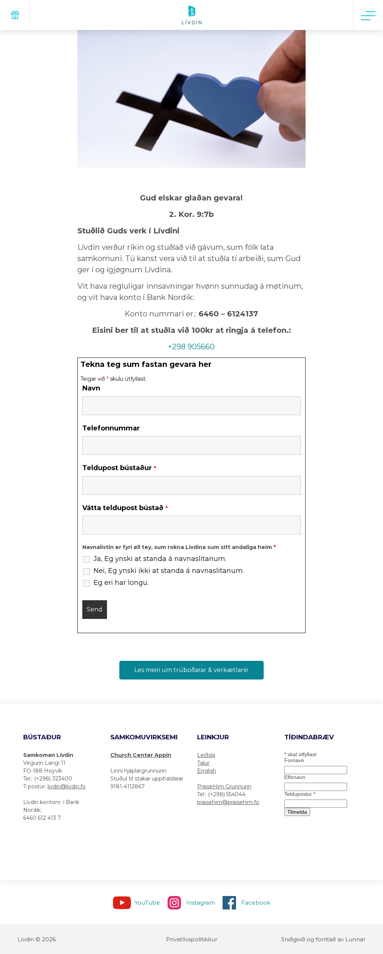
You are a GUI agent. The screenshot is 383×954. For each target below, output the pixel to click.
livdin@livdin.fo (67, 786)
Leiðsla (206, 755)
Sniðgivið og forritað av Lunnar (323, 939)
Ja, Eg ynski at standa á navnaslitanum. (160, 558)
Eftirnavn (294, 777)
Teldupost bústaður (119, 468)
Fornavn (294, 760)
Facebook (255, 902)
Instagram (200, 902)
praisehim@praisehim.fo (228, 802)
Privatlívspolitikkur (191, 939)
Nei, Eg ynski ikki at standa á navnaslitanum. (169, 570)
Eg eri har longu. (121, 582)
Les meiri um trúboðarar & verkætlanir (191, 670)
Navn (91, 388)
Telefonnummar (111, 428)
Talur (203, 763)
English (206, 770)
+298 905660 (191, 346)
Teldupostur (299, 794)
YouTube (147, 902)
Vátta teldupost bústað (125, 508)
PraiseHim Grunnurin (224, 786)
